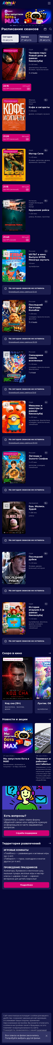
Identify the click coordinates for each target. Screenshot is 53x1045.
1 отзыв (32, 372)
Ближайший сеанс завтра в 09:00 (23, 443)
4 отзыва (33, 73)
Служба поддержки (26, 833)
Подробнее (26, 885)
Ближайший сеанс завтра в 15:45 (22, 392)
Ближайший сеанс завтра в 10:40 (23, 292)
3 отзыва (33, 322)
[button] (11, 17)
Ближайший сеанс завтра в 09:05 (23, 342)
